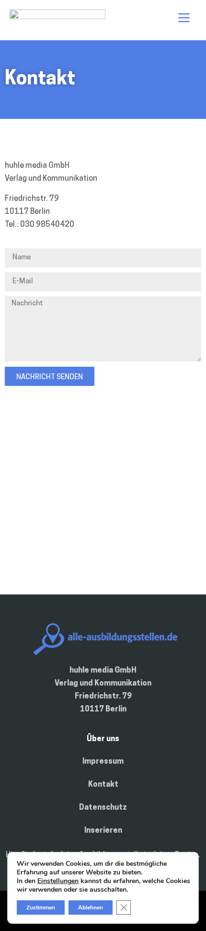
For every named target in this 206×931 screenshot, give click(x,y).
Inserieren (103, 831)
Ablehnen (90, 907)
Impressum (103, 762)
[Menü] (184, 17)
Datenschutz (103, 808)
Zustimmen (40, 907)
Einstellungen (58, 881)
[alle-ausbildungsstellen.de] (57, 17)
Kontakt (103, 785)
